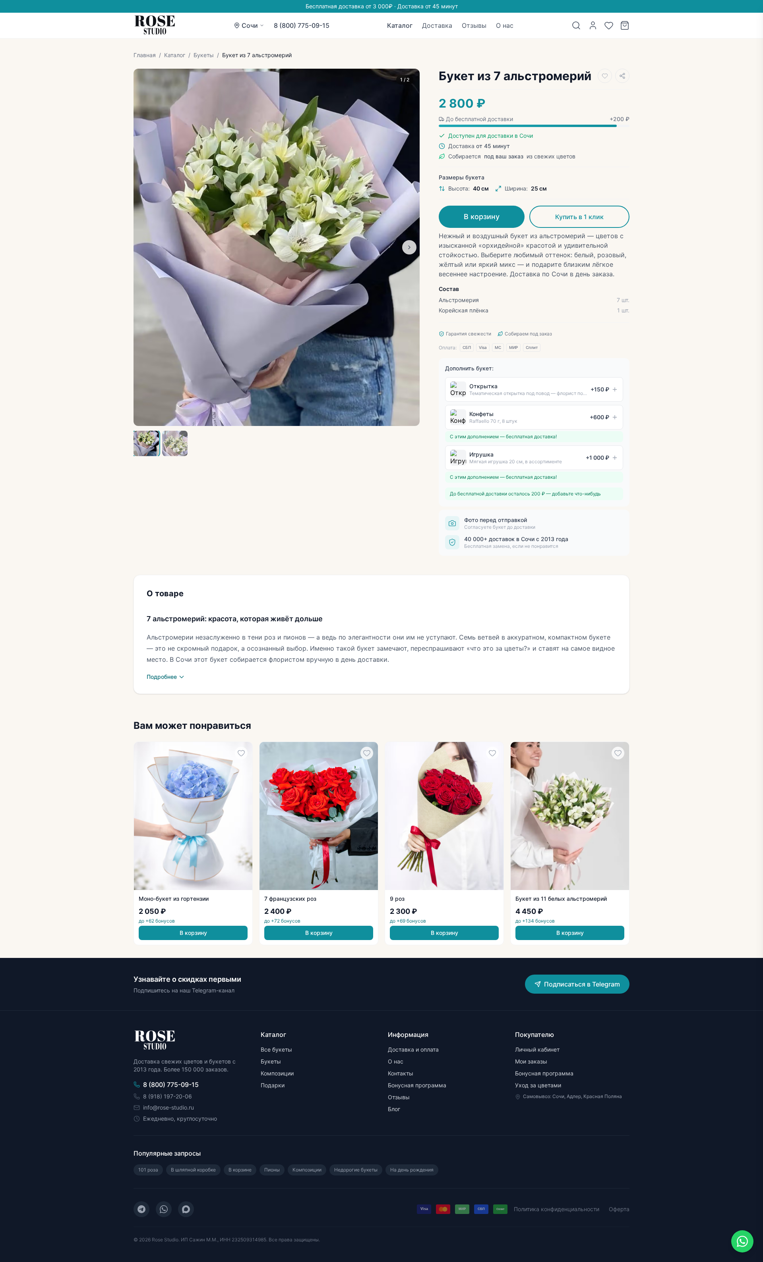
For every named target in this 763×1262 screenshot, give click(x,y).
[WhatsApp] (164, 1209)
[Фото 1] (146, 443)
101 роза (148, 1170)
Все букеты (276, 1049)
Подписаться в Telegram (582, 984)
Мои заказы (531, 1061)
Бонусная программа (417, 1085)
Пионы (272, 1170)
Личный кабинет (537, 1049)
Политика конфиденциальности (556, 1209)
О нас (504, 25)
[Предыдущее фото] (144, 247)
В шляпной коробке (193, 1170)
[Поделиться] (622, 76)
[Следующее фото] (409, 247)
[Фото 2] (175, 443)
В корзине (240, 1170)
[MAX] (186, 1209)
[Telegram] (141, 1209)
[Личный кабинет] (593, 25)
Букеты (204, 55)
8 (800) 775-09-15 (301, 25)
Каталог (399, 25)
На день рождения (412, 1170)
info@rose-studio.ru (168, 1107)
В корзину (482, 216)
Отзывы (474, 25)
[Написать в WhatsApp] (742, 1241)
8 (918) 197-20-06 (167, 1096)
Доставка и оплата (413, 1049)
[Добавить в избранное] (605, 76)
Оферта (619, 1209)
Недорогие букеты (356, 1170)
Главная (145, 55)
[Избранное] (609, 25)
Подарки (273, 1085)
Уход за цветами (538, 1085)
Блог (394, 1109)
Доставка (437, 25)
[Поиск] (576, 25)
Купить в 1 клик (579, 217)
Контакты (400, 1073)
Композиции (277, 1073)
